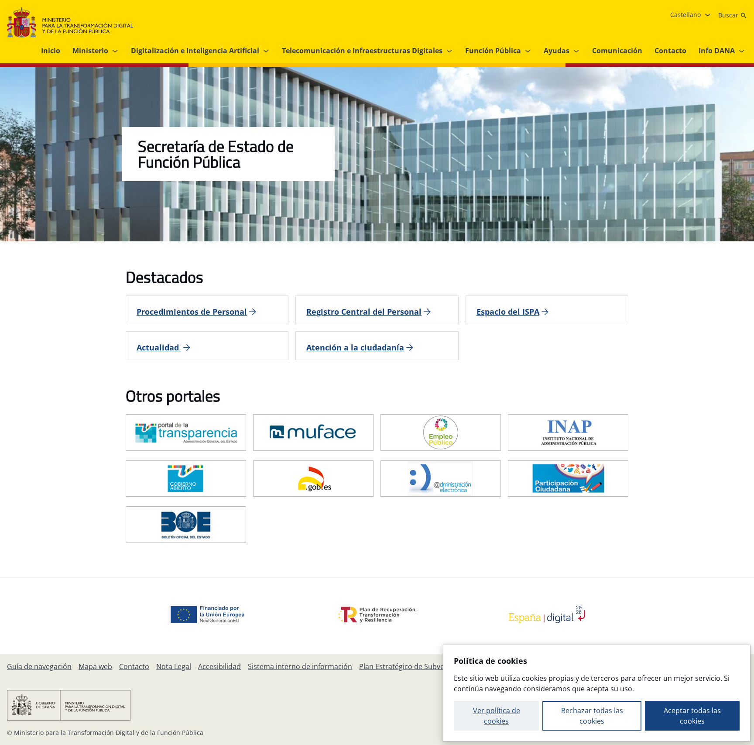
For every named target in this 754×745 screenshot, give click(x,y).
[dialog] (597, 693)
